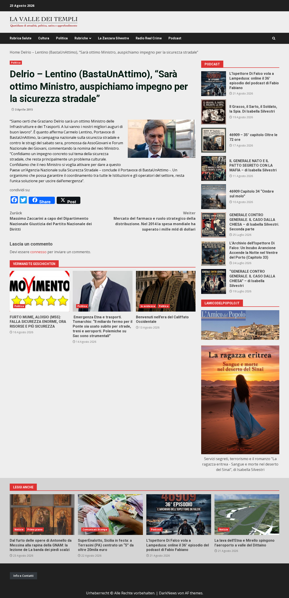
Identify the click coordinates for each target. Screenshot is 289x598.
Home (15, 52)
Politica (62, 38)
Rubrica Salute (20, 38)
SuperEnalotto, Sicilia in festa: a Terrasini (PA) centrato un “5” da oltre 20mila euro (110, 514)
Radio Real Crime (149, 38)
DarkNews (168, 593)
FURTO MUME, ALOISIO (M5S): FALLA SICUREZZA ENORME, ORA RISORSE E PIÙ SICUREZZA (39, 291)
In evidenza (148, 306)
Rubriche (81, 38)
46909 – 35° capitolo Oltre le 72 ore (213, 140)
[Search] (273, 38)
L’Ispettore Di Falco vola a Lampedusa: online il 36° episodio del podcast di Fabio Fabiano (213, 83)
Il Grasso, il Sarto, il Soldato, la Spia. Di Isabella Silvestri (213, 111)
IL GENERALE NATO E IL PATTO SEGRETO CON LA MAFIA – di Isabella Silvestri (213, 168)
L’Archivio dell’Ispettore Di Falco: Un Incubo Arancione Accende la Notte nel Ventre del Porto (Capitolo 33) (213, 253)
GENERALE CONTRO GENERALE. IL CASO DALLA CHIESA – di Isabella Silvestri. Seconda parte (213, 225)
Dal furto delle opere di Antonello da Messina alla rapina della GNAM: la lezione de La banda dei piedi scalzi (42, 514)
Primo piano (34, 529)
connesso (38, 251)
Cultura (43, 38)
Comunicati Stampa (95, 529)
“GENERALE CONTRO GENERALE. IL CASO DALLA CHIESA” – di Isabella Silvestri (213, 281)
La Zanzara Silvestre (113, 38)
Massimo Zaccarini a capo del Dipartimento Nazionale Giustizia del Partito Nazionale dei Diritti (51, 221)
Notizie (18, 529)
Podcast (174, 38)
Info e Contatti (23, 576)
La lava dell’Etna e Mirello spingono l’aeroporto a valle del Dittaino (246, 514)
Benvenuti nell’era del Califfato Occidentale (166, 291)
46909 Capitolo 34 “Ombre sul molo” (213, 196)
